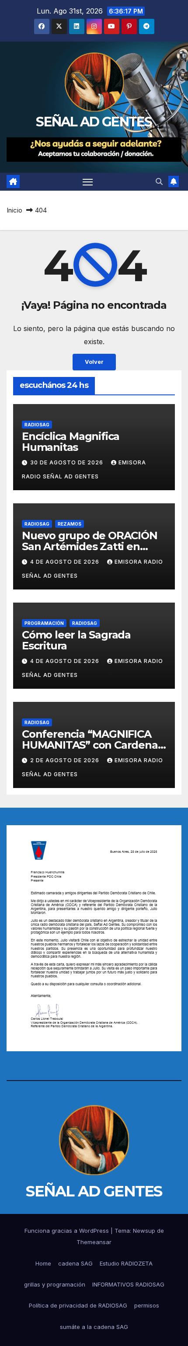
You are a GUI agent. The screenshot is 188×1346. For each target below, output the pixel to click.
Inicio (14, 210)
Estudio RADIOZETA (126, 1263)
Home (43, 1263)
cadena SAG (75, 1263)
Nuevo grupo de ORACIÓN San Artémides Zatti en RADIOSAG (89, 546)
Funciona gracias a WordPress (67, 1230)
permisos (146, 1305)
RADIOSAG (36, 424)
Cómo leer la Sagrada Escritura (76, 640)
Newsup (144, 1230)
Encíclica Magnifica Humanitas (70, 441)
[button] (159, 181)
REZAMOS (69, 524)
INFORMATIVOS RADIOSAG (128, 1284)
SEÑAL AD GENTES (94, 122)
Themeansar (94, 1241)
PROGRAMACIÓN (44, 623)
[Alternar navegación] (87, 182)
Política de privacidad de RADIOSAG (78, 1305)
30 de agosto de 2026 (67, 462)
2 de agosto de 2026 (65, 760)
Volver (94, 362)
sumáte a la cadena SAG (94, 1326)
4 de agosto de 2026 (65, 561)
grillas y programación (54, 1284)
